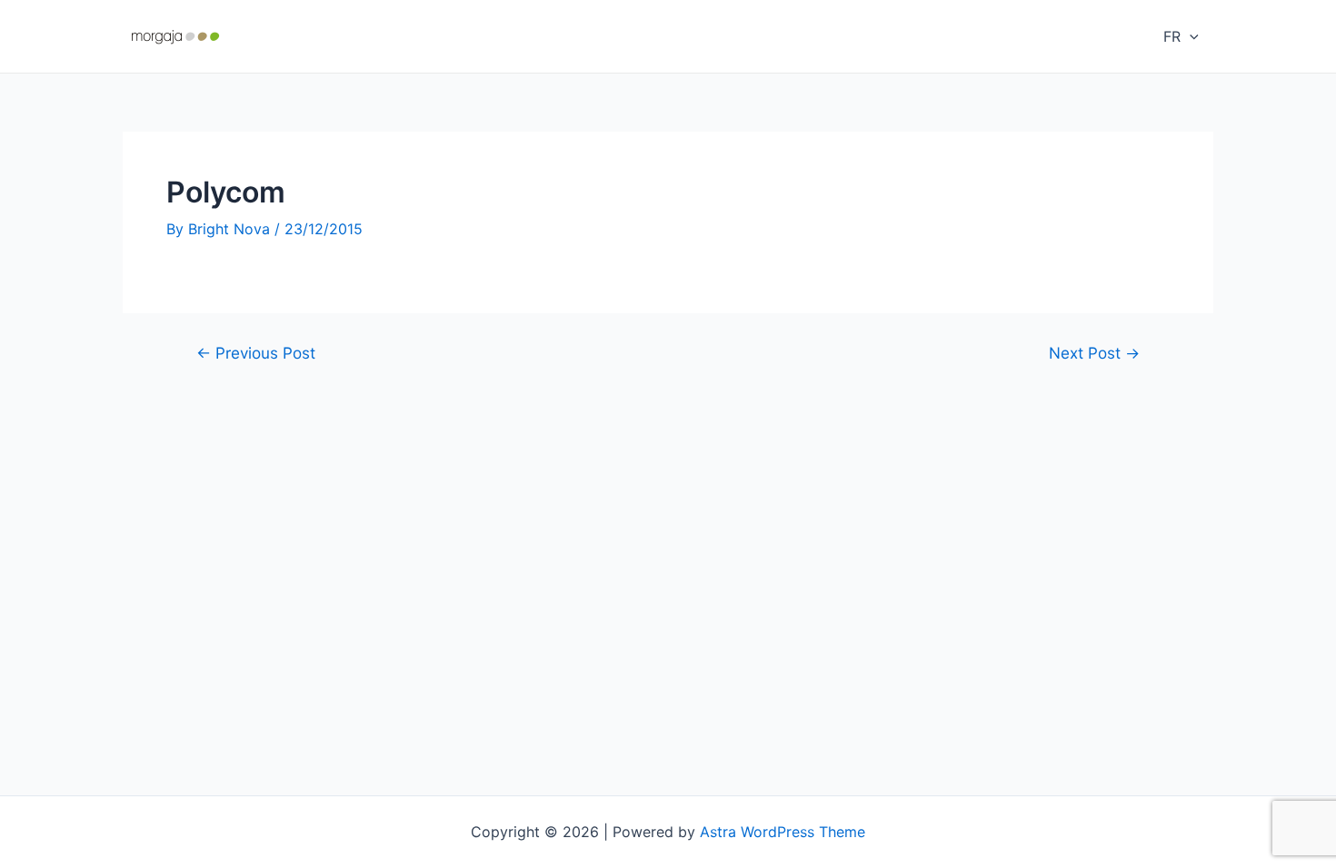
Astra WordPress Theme (782, 832)
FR (1172, 36)
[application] (1190, 36)
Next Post (1094, 352)
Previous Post (255, 352)
